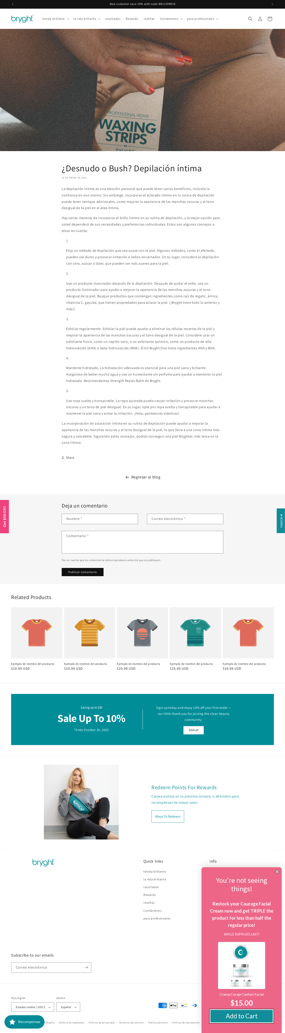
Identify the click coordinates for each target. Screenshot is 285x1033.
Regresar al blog (146, 477)
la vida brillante (154, 879)
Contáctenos (152, 911)
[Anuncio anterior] (13, 4)
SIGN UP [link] (193, 730)
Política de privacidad (101, 1022)
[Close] (277, 871)
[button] (55, 18)
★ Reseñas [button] (281, 521)
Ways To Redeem (167, 816)
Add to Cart (242, 1016)
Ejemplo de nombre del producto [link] (32, 664)
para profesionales (157, 918)
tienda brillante (154, 871)
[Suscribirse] (86, 967)
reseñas (149, 903)
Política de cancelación (186, 1022)
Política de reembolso (71, 1022)
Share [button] (70, 458)
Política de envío (158, 1022)
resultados (151, 887)
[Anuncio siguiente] (272, 4)
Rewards (149, 895)
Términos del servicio (131, 1022)
